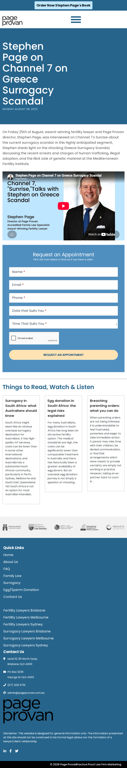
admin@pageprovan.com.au (25, 693)
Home (8, 555)
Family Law (12, 575)
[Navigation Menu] (75, 20)
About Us (10, 562)
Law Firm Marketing (108, 764)
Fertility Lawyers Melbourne (25, 617)
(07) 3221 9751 (16, 685)
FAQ (6, 568)
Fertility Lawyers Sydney (23, 624)
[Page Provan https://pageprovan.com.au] (12, 21)
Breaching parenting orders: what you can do (105, 405)
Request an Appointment (63, 355)
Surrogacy (12, 582)
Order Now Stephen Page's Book (63, 5)
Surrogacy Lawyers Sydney (25, 645)
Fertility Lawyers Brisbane (24, 610)
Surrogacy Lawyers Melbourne (28, 638)
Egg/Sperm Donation (21, 589)
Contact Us (12, 596)
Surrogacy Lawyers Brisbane (27, 631)
